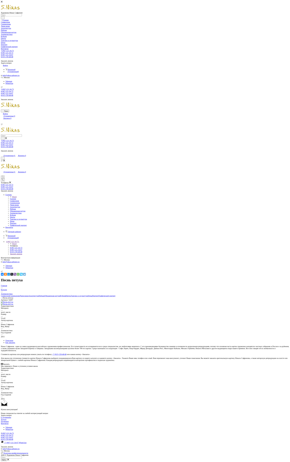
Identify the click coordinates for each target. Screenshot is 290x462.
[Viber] (15, 274)
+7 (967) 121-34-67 (15, 443)
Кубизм (63, 296)
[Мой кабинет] (2, 153)
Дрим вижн (24, 296)
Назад (14, 197)
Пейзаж (42, 296)
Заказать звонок (16, 254)
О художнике (6, 417)
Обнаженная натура (52, 296)
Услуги (3, 419)
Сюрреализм (15, 296)
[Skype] (21, 274)
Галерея (13, 199)
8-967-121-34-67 (7, 55)
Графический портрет (107, 296)
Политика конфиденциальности (15, 453)
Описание (9, 340)
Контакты (4, 423)
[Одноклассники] (5, 274)
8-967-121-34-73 (7, 51)
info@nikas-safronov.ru (11, 75)
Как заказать (10, 343)
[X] (11, 274)
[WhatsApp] (18, 274)
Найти (4, 460)
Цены (90, 296)
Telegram (8, 81)
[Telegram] (24, 274)
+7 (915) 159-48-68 (59, 354)
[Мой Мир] (8, 274)
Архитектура (34, 296)
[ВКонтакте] (2, 274)
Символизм (5, 296)
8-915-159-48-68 (7, 57)
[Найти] (3, 17)
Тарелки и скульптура (79, 296)
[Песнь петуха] (7, 302)
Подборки (5, 421)
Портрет (95, 296)
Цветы (68, 296)
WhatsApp (9, 83)
